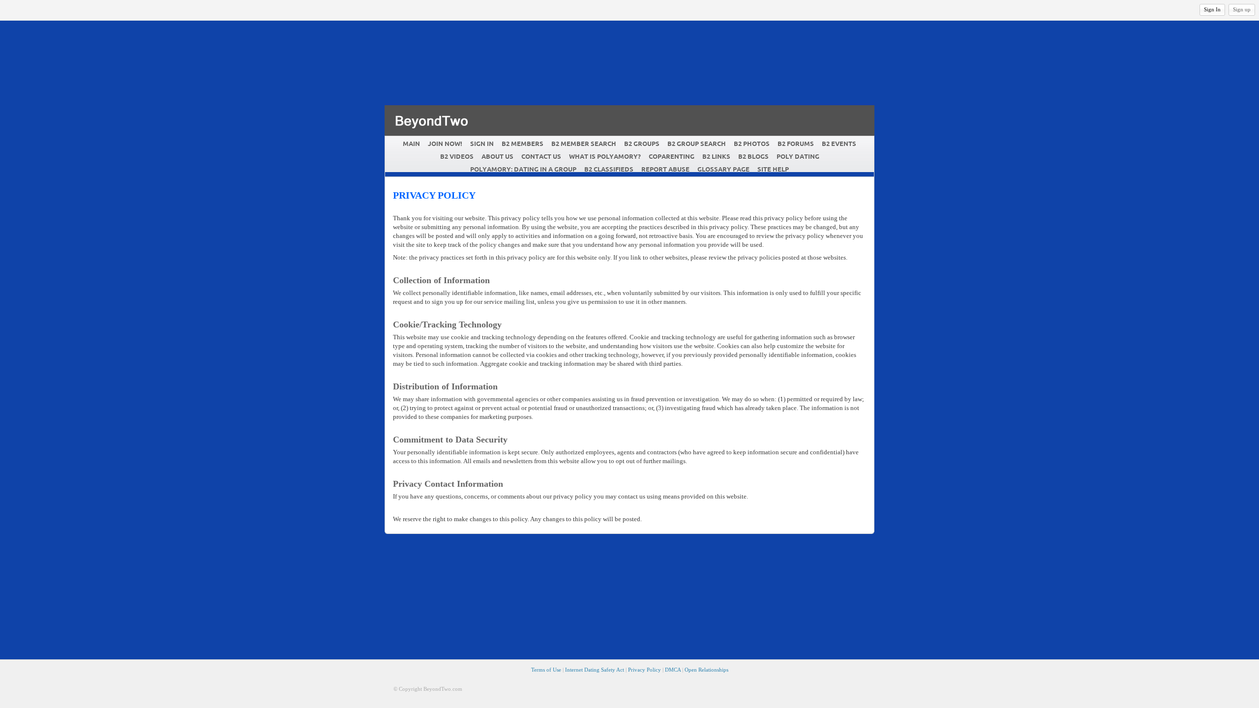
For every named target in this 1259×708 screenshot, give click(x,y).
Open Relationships (706, 670)
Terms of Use (546, 670)
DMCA (673, 670)
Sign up (1242, 9)
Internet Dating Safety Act (594, 670)
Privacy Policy (644, 670)
